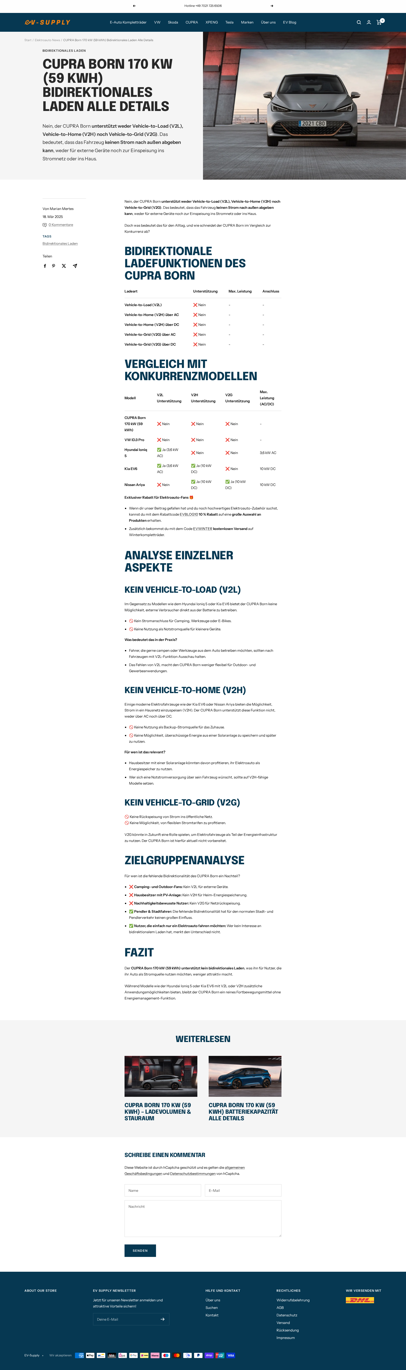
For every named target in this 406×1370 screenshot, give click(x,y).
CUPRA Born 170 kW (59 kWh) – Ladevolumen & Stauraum (158, 1112)
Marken (247, 22)
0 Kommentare (61, 224)
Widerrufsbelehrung (293, 1300)
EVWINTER (202, 528)
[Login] (369, 22)
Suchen (212, 1307)
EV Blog (289, 22)
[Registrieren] (163, 1319)
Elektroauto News (47, 40)
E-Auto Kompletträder (128, 22)
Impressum (286, 1337)
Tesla (229, 22)
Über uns (268, 22)
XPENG (212, 22)
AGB (280, 1307)
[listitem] (45, 266)
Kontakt (212, 1315)
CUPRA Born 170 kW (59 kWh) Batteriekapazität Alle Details (243, 1112)
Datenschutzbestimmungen (193, 1173)
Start (27, 40)
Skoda (173, 22)
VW (157, 22)
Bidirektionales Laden (64, 50)
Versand (283, 1322)
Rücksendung (288, 1330)
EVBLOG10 (189, 514)
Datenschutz (287, 1315)
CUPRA (192, 22)
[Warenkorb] (379, 22)
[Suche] (359, 22)
